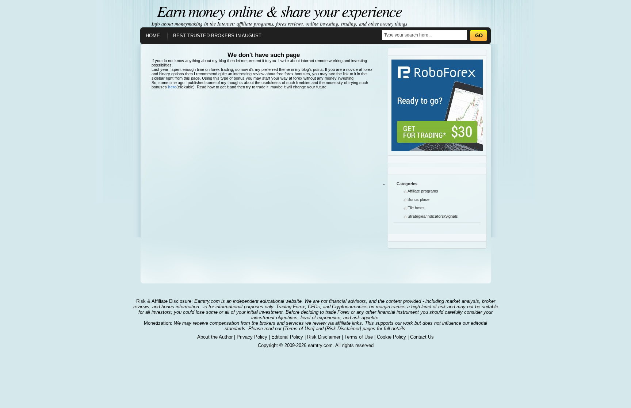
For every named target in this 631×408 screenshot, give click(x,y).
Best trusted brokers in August (217, 35)
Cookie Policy (391, 337)
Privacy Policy (252, 337)
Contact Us (422, 337)
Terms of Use (358, 337)
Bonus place (418, 199)
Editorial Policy (287, 337)
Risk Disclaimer (323, 337)
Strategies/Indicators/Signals (433, 216)
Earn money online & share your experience (279, 10)
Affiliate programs (423, 191)
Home (153, 35)
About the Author (215, 337)
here (172, 87)
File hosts (416, 208)
